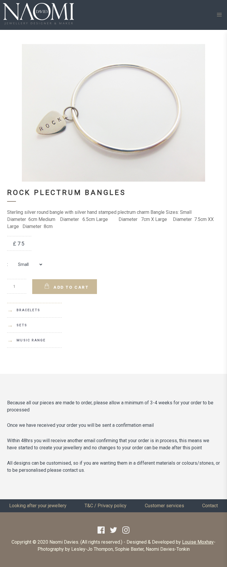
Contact (210, 505)
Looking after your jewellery (38, 505)
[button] (219, 14)
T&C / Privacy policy (106, 505)
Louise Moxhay (198, 542)
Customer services (164, 505)
